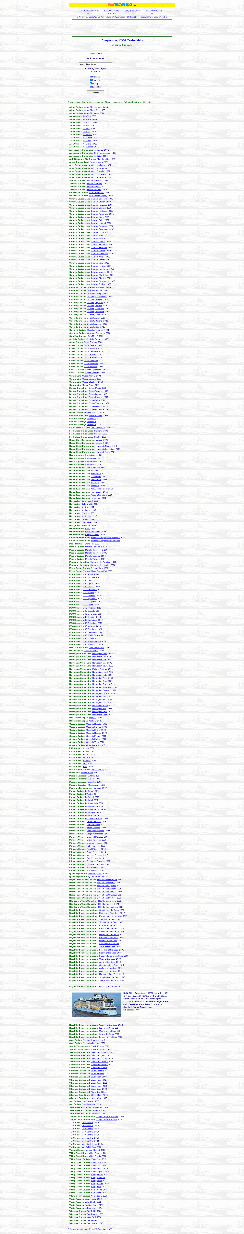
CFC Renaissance (102, 153)
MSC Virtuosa (89, 626)
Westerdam (96, 479)
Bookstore (163, 17)
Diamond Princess (95, 837)
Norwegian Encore (100, 702)
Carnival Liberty (98, 241)
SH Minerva (97, 1107)
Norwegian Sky (99, 657)
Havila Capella (91, 455)
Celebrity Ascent (94, 324)
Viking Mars (96, 1180)
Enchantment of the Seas (110, 916)
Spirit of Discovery (91, 1040)
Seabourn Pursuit (99, 1067)
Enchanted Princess (95, 861)
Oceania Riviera (93, 739)
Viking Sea (96, 1162)
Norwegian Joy (99, 696)
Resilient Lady (91, 1205)
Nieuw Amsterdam (99, 489)
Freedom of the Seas (108, 950)
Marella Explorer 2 (93, 547)
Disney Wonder (95, 391)
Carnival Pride (97, 217)
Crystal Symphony (93, 370)
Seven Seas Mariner (106, 883)
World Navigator (98, 165)
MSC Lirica (87, 580)
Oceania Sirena (93, 730)
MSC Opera (88, 583)
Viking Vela (96, 1187)
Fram (87, 528)
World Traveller (97, 171)
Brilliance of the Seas (108, 937)
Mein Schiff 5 (87, 1129)
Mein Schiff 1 (87, 1135)
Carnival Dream (98, 251)
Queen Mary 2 (88, 376)
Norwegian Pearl (99, 678)
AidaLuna (87, 122)
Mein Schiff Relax (89, 1144)
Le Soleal (89, 797)
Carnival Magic (97, 257)
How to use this (95, 53)
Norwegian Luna (99, 715)
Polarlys (85, 513)
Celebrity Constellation (97, 296)
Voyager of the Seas (108, 922)
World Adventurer (98, 177)
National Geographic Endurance (105, 541)
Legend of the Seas (108, 1037)
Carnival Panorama (99, 269)
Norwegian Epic (99, 684)
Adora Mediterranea (93, 107)
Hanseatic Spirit (103, 452)
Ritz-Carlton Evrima (107, 901)
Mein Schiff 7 (87, 1141)
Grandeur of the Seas (109, 910)
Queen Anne (87, 385)
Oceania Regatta (93, 724)
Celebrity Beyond (94, 321)
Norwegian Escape (100, 693)
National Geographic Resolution (105, 537)
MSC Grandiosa (90, 620)
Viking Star (96, 1159)
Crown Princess (94, 840)
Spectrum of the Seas (109, 980)
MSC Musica (88, 586)
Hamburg (97, 788)
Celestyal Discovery (96, 333)
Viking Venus (97, 1174)
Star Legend (92, 1220)
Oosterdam (96, 476)
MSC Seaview (89, 617)
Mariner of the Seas (108, 940)
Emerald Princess (94, 843)
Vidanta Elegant (93, 1150)
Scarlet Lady (90, 1199)
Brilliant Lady (90, 1208)
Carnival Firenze (98, 278)
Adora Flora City (91, 113)
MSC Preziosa (89, 608)
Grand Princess (94, 821)
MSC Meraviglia (90, 614)
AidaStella (87, 134)
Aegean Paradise (96, 647)
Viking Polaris (95, 1156)
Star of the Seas (106, 1034)
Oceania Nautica (93, 733)
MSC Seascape (90, 632)
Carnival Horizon (98, 266)
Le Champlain (91, 803)
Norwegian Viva (99, 708)
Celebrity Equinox (95, 302)
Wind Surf (91, 1217)
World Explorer (95, 873)
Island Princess (93, 828)
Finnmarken (86, 522)
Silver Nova (96, 1089)
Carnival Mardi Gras (100, 275)
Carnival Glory (97, 232)
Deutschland (94, 785)
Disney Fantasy (96, 397)
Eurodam (95, 486)
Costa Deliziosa (91, 351)
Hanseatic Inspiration (105, 449)
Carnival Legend (98, 223)
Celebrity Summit (94, 290)
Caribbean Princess (95, 831)
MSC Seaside (89, 611)
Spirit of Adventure (91, 1043)
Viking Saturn (97, 1184)
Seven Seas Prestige (106, 898)
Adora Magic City (91, 110)
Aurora (86, 748)
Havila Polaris (91, 461)
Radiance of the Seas (108, 928)
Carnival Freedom (99, 244)
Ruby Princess (93, 846)
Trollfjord (85, 519)
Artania (91, 776)
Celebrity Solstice (94, 299)
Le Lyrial (89, 800)
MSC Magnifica (89, 602)
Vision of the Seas (107, 919)
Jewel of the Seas (107, 947)
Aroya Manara (96, 162)
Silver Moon (96, 1086)
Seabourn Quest (98, 1055)
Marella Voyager (92, 559)
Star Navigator (88, 1104)
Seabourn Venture (99, 1064)
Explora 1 (91, 418)
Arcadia (86, 751)
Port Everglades (118, 17)
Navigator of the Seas (109, 934)
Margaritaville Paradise (100, 562)
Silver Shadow (97, 1071)
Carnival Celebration (100, 281)
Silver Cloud (96, 1095)
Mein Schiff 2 (87, 1138)
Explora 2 (91, 421)
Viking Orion (96, 1168)
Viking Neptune (98, 1177)
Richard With (87, 504)
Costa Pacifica (90, 348)
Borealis (98, 434)
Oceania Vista (92, 742)
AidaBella (87, 119)
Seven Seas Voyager (106, 885)
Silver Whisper (97, 1074)
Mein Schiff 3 (87, 1122)
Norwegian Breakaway (102, 687)
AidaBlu (86, 125)
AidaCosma (88, 147)
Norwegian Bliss (99, 699)
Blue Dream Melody (98, 196)
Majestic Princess (94, 855)
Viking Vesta (96, 1190)
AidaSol (86, 128)
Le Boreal (89, 791)
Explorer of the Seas (108, 925)
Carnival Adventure (99, 214)
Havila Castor (91, 458)
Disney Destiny (95, 406)
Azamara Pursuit (94, 189)
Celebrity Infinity (94, 293)
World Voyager (97, 168)
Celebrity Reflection (95, 311)
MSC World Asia (90, 644)
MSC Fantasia (89, 596)
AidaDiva (87, 116)
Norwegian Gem (99, 681)
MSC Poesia (88, 592)
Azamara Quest (94, 186)
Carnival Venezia (98, 272)
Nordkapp (85, 510)
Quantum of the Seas (108, 965)
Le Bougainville (92, 812)
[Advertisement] (122, 28)
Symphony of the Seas (109, 977)
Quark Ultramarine (96, 876)
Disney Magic (95, 388)
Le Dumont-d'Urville (94, 809)
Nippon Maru (97, 568)
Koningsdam (96, 492)
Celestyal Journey (95, 330)
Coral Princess (93, 824)
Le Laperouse (91, 806)
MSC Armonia (89, 574)
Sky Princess (92, 858)
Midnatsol (85, 525)
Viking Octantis (95, 1153)
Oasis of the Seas (107, 959)
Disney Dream (95, 394)
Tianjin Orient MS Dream (107, 1116)
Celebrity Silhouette (95, 309)
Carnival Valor (97, 235)
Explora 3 (91, 424)
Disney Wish (94, 400)
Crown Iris (89, 544)
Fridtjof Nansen (92, 534)
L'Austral (89, 794)
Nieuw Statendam (99, 495)
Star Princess (93, 870)
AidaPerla (87, 141)
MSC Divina (88, 605)
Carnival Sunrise (98, 208)
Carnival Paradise (99, 205)
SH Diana (96, 1113)
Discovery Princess (95, 864)
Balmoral (98, 431)
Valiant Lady (90, 1202)
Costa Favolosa (91, 354)
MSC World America (92, 641)
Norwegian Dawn (100, 666)
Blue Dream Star (96, 192)
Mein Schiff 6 (87, 1132)
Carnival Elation (98, 202)
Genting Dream (91, 412)
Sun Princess (92, 867)
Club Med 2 (93, 336)
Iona (85, 763)
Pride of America (99, 669)
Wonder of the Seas (108, 1025)
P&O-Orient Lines (132, 17)
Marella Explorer (92, 556)
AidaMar (86, 131)
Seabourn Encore (99, 1058)
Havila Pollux (91, 464)
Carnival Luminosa (99, 254)
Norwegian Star (99, 663)
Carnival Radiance (99, 211)
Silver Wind (96, 1098)
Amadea (92, 782)
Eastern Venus (95, 415)
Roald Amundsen (93, 531)
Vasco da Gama (91, 650)
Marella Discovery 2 (94, 550)
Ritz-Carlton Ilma (105, 904)
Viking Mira (96, 1193)
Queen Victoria (89, 379)
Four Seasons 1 (98, 428)
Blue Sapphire (103, 159)
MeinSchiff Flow (89, 1147)
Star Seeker (92, 1223)
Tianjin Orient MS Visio (106, 1119)
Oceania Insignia (93, 727)
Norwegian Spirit (99, 653)
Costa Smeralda (91, 364)
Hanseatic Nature (103, 446)
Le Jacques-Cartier (93, 818)
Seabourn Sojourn (99, 1052)
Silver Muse (96, 1080)
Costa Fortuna (90, 342)
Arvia (85, 766)
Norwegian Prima (100, 705)
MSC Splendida (90, 598)
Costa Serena (90, 345)
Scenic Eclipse (97, 1046)
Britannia (87, 760)
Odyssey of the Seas (108, 986)
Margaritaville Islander (100, 565)
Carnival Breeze (98, 260)
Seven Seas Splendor (106, 892)
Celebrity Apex (93, 318)
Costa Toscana (90, 366)
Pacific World (87, 773)
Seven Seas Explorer (106, 889)
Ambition (98, 156)
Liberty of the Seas (107, 953)
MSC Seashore (89, 629)
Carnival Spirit (97, 220)
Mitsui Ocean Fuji (99, 571)
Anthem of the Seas (108, 968)
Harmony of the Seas (108, 974)
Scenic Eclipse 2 (98, 1049)
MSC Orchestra (90, 589)
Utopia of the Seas (107, 1031)
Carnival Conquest (99, 226)
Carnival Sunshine (99, 199)
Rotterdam (95, 498)
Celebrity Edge (93, 315)
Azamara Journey (94, 183)
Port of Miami (106, 17)
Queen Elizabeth (89, 382)
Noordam (95, 483)
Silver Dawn (96, 1083)
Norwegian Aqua (99, 711)
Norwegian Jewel (100, 672)
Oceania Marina (93, 736)
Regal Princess (93, 852)
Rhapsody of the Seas (109, 913)
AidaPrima (87, 138)
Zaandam (95, 470)
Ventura (86, 754)
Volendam (95, 467)
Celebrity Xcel (93, 327)
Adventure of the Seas (109, 931)
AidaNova (87, 144)
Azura (85, 757)
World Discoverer (98, 174)
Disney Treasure (96, 403)
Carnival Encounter (99, 229)
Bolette (97, 437)
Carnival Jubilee (98, 284)
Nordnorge (86, 516)
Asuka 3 (92, 721)
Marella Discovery (93, 553)
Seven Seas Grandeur (107, 895)
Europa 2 (100, 443)
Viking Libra (96, 1196)
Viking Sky (95, 1165)
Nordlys (84, 507)
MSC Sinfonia (89, 577)
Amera (91, 779)
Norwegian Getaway (101, 690)
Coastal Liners (94, 17)
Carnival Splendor (99, 247)
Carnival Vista (97, 263)
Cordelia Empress (94, 339)
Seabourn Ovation (99, 1061)
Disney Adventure (96, 409)
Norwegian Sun (99, 660)
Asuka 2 (92, 718)
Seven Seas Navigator (107, 879)
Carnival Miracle (98, 238)
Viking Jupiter (97, 1171)
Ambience (98, 150)
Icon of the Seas (106, 1028)
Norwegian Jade (99, 675)
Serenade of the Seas (109, 943)
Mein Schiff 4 (87, 1125)
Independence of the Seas (111, 956)
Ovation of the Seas (108, 971)
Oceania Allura (92, 745)
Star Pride (91, 1211)
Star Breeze (92, 1214)
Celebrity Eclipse (94, 305)
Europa (99, 440)
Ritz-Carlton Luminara (108, 907)
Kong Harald (87, 501)
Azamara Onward (94, 180)
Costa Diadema (91, 360)
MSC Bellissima (90, 623)
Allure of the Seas (107, 962)
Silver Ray (95, 1092)
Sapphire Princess (95, 834)
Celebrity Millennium (96, 287)
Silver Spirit (96, 1077)
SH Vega (96, 1110)
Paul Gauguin (97, 770)
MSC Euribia (88, 638)
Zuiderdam (96, 473)
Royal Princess (93, 849)
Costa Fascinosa (91, 357)
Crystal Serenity (92, 373)
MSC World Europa (91, 635)
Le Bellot (89, 815)
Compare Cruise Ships (149, 17)
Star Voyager (88, 1101)
